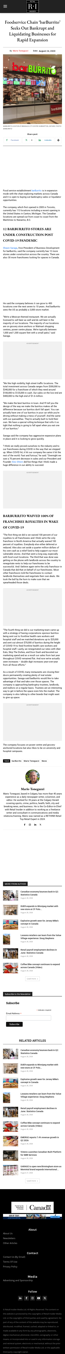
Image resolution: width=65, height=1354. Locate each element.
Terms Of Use (10, 1261)
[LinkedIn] (20, 1298)
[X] (40, 824)
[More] (58, 140)
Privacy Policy (10, 1266)
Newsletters (9, 1238)
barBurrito (37, 190)
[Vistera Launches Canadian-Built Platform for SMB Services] (10, 1155)
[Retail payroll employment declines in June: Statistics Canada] (10, 953)
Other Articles (10, 1243)
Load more (31, 978)
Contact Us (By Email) (14, 1256)
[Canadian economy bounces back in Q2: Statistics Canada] (10, 895)
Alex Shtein (17, 462)
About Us (8, 1233)
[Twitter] (44, 1298)
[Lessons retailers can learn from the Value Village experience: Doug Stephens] (6, 939)
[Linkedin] (35, 824)
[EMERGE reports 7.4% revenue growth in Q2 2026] (10, 1141)
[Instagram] (30, 824)
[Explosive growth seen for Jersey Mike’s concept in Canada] (10, 924)
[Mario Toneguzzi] (32, 777)
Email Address (13, 1013)
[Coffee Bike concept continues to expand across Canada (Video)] (10, 968)
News (44, 761)
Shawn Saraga (10, 248)
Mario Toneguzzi (20, 51)
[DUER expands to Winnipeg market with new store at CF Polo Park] (10, 910)
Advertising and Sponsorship (18, 1280)
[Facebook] (24, 824)
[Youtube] (38, 1298)
